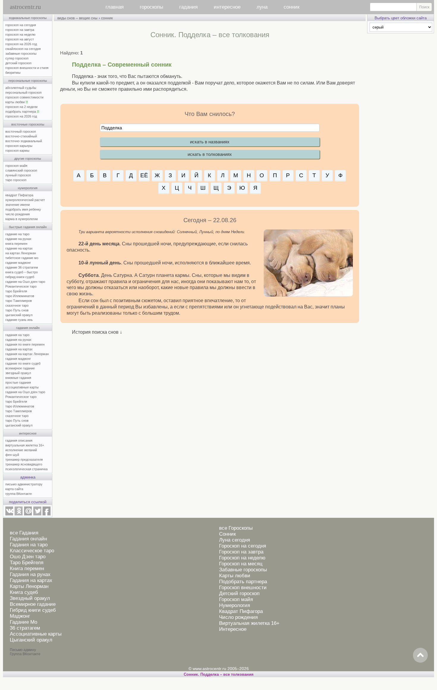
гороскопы (151, 7)
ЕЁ (144, 175)
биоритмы (13, 72)
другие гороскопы (27, 158)
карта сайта (14, 489)
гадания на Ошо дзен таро (25, 392)
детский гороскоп (18, 63)
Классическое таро (32, 550)
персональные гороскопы (27, 80)
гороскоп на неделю (20, 34)
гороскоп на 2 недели (21, 107)
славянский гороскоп (21, 170)
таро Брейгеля (16, 291)
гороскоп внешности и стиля (26, 68)
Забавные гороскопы (243, 570)
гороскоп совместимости (24, 97)
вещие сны (88, 18)
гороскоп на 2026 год (21, 44)
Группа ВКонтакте (25, 654)
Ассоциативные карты (36, 634)
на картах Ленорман (20, 253)
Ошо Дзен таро (27, 556)
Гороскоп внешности (243, 587)
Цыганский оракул (31, 640)
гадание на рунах (18, 239)
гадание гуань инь (19, 320)
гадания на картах (19, 349)
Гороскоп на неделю (242, 558)
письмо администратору (24, 484)
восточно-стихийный (21, 136)
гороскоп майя (16, 165)
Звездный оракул (30, 598)
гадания (188, 7)
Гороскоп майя (236, 599)
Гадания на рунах (30, 574)
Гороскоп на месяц (240, 564)
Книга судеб (24, 592)
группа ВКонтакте (18, 493)
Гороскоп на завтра (241, 552)
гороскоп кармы (17, 150)
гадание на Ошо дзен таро (25, 281)
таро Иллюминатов (19, 296)
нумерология (27, 188)
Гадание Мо (23, 622)
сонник (291, 7)
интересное (227, 7)
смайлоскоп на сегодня (23, 49)
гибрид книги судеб (19, 277)
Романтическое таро (21, 286)
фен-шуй (12, 455)
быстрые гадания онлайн (28, 227)
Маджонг (20, 616)
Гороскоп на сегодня (242, 546)
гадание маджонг (18, 262)
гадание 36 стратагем (21, 267)
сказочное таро (17, 305)
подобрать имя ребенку (23, 209)
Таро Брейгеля (26, 562)
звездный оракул (18, 373)
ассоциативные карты (22, 387)
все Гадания (24, 533)
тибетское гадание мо (21, 258)
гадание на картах (19, 248)
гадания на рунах (18, 339)
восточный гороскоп (20, 131)
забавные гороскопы (21, 53)
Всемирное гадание (33, 604)
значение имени (17, 204)
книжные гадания (18, 378)
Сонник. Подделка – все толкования (219, 674)
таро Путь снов (17, 310)
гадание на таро (17, 234)
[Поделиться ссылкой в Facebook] (47, 514)
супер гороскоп (17, 58)
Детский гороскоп (239, 593)
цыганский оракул (18, 315)
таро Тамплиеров (18, 300)
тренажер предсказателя (24, 459)
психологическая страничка (26, 469)
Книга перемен (27, 568)
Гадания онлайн (28, 539)
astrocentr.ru (25, 6)
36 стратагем (25, 628)
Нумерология (234, 605)
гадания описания (18, 440)
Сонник (227, 534)
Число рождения (238, 617)
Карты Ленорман (29, 586)
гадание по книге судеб (22, 363)
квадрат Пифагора (19, 195)
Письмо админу (23, 650)
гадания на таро (17, 335)
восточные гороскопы (27, 124)
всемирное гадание (20, 368)
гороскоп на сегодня (20, 25)
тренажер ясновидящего (23, 464)
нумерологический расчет (25, 200)
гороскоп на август (19, 39)
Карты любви (234, 575)
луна (262, 7)
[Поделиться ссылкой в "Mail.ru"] (28, 514)
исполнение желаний (21, 450)
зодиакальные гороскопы (28, 18)
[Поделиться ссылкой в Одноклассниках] (18, 514)
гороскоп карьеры (18, 146)
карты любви (16, 102)
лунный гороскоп (18, 175)
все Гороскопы (236, 528)
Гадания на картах (31, 580)
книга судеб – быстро (21, 272)
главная (115, 7)
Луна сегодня (234, 540)
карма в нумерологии (21, 219)
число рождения (17, 214)
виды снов (66, 18)
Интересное (232, 629)
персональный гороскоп (23, 92)
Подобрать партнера (243, 581)
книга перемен (16, 243)
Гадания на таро (29, 545)
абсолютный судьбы (20, 88)
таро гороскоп (15, 180)
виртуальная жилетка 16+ (24, 445)
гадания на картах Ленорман (28, 354)
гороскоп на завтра (19, 30)
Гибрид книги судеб (33, 610)
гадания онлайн (28, 328)
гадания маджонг (18, 358)
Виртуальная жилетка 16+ (249, 623)
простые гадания (18, 382)
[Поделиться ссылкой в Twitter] (37, 514)
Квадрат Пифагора (241, 611)
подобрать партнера (22, 111)
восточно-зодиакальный (23, 141)
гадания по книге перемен (25, 344)
